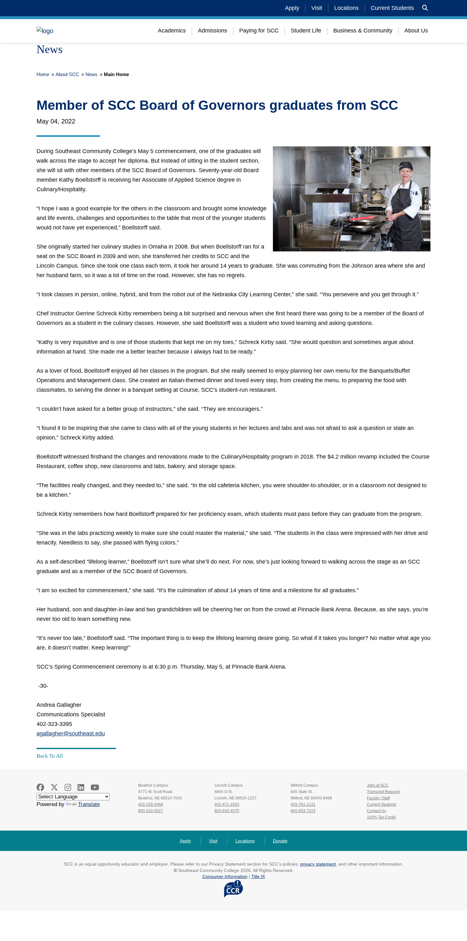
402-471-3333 (226, 804)
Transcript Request (383, 792)
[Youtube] (95, 787)
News (91, 74)
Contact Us (376, 811)
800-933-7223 (303, 811)
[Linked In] (81, 787)
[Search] (425, 8)
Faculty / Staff (378, 798)
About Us (416, 30)
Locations (346, 8)
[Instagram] (67, 787)
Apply (292, 8)
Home (43, 74)
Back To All (50, 756)
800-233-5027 (150, 811)
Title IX (258, 876)
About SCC (67, 74)
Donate (280, 840)
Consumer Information (224, 876)
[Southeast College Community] (75, 31)
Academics (172, 30)
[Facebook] (40, 787)
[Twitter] (54, 787)
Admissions (212, 30)
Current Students (392, 8)
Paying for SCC (259, 30)
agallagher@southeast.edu (71, 733)
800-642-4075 (226, 811)
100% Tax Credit (381, 817)
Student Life (306, 30)
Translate (89, 804)
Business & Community (362, 30)
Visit (316, 8)
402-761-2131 (303, 804)
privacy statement (318, 864)
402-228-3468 (150, 804)
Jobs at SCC (378, 785)
